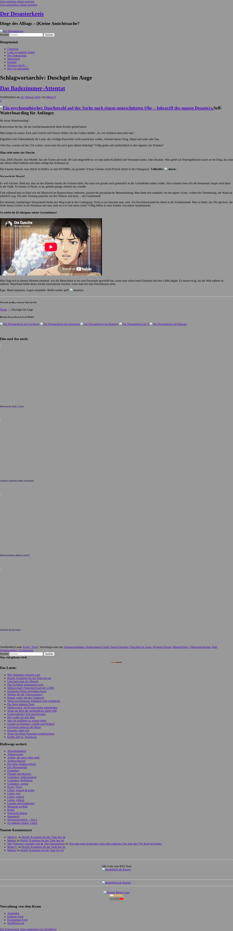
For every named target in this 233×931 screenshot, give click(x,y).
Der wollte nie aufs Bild (21, 717)
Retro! (11, 809)
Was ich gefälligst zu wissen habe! (27, 720)
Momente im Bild (17, 806)
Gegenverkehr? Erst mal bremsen (26, 714)
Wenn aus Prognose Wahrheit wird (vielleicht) (33, 701)
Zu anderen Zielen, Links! (22, 823)
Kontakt (12, 62)
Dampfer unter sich (18, 730)
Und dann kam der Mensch (23, 681)
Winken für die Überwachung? (25, 694)
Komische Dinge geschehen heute (26, 691)
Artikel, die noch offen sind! (23, 757)
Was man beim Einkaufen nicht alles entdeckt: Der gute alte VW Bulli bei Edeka (115, 843)
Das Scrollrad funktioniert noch (25, 684)
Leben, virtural (15, 800)
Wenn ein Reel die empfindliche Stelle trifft (32, 710)
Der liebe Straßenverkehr (21, 764)
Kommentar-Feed (17, 919)
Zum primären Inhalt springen (17, 1)
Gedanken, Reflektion (20, 780)
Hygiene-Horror (162, 647)
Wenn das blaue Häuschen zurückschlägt (30, 733)
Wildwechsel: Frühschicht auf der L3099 (30, 687)
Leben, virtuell (15, 796)
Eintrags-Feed (15, 916)
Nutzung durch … (17, 65)
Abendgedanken (16, 751)
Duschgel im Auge (140, 647)
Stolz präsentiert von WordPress (38, 929)
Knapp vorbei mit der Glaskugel (25, 697)
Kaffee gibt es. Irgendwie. (22, 737)
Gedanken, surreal (17, 783)
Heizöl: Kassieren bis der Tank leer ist (29, 678)
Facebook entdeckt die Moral (24, 727)
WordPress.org (15, 923)
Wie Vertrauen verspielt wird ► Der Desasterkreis (36, 843)
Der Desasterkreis (22, 13)
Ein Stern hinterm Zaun (20, 704)
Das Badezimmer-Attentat (32, 88)
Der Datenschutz (17, 55)
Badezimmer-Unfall (97, 647)
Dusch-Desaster (119, 647)
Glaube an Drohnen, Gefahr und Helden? (31, 723)
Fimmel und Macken (19, 773)
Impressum (13, 58)
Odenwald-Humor (199, 647)
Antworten (26, 650)
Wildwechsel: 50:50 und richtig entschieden (32, 707)
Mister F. (51, 97)
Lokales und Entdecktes (21, 803)
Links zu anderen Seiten (21, 52)
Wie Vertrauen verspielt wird (23, 674)
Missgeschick (180, 647)
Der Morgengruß (17, 767)
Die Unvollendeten (18, 68)
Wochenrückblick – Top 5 (22, 819)
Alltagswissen (15, 754)
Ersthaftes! (13, 770)
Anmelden (13, 913)
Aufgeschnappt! (16, 760)
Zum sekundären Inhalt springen (18, 4)
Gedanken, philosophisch (21, 777)
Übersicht (12, 49)
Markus (11, 840)
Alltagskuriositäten (74, 647)
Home (3, 309)
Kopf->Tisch (30, 647)
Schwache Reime (17, 813)
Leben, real (13, 793)
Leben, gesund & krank (20, 790)
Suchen (4, 34)
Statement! (13, 816)
